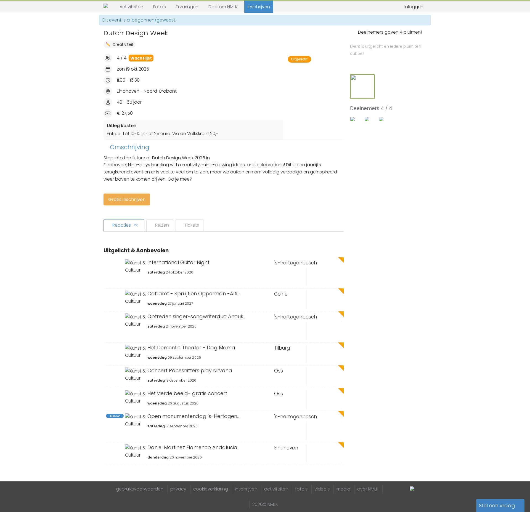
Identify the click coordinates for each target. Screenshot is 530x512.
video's (322, 489)
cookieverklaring (210, 489)
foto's (301, 489)
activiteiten (276, 489)
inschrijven (246, 489)
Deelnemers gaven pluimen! (386, 43)
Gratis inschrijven (126, 199)
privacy (178, 489)
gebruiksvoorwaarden (139, 489)
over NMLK (367, 489)
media (343, 489)
